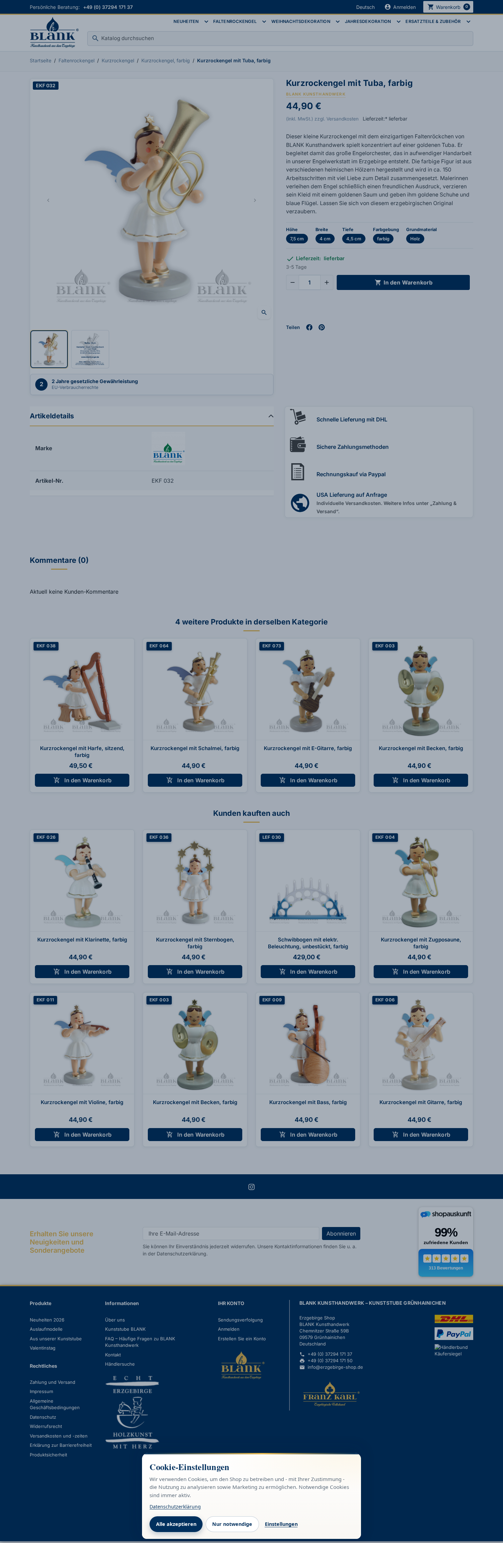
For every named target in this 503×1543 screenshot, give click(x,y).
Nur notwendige (232, 1524)
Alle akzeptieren (176, 1524)
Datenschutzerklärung (175, 1506)
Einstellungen (281, 1524)
